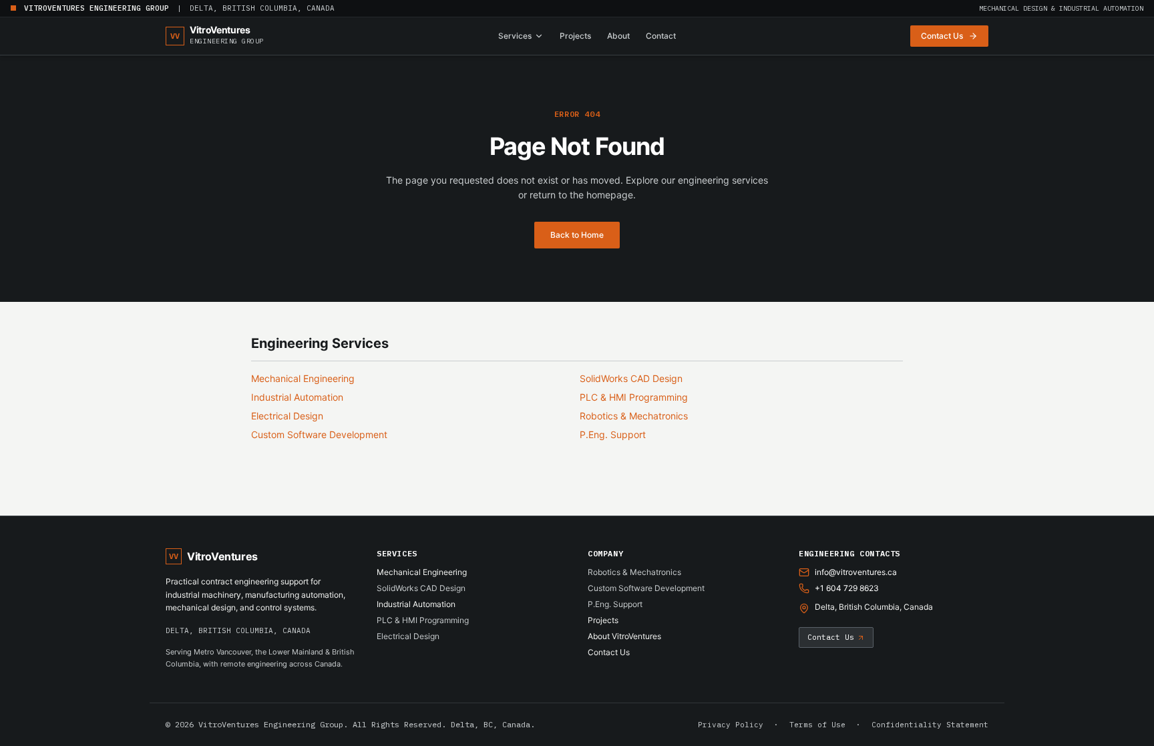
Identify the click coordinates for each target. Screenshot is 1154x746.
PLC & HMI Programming (634, 397)
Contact (661, 36)
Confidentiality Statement (930, 724)
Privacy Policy (730, 724)
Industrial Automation (297, 397)
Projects (575, 36)
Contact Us (609, 652)
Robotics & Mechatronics (634, 415)
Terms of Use (817, 724)
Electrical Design (287, 415)
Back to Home (577, 235)
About (618, 36)
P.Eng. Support (613, 434)
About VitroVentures (624, 636)
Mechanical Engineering (303, 378)
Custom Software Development (319, 434)
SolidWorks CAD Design (631, 378)
